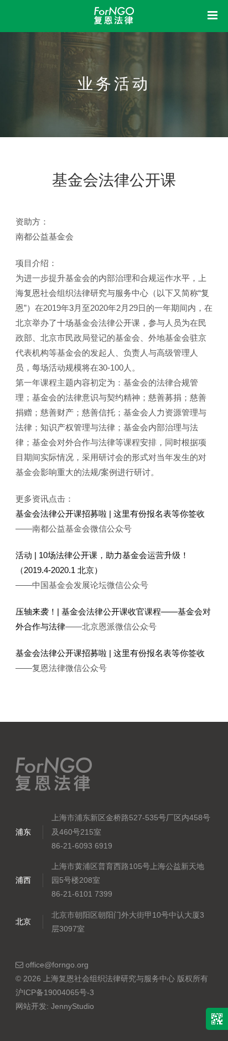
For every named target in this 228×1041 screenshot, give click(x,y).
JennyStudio (72, 1006)
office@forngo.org (56, 964)
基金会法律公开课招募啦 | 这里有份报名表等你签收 (110, 513)
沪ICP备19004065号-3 (54, 992)
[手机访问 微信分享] (217, 1019)
